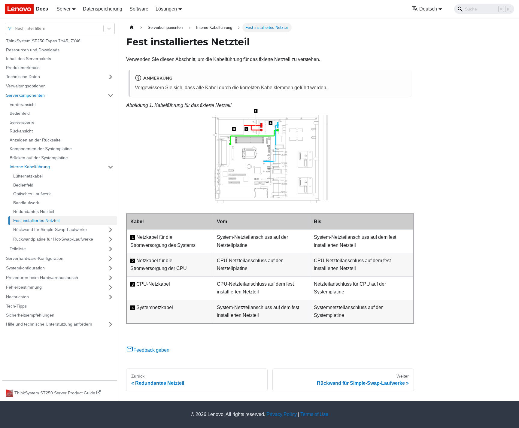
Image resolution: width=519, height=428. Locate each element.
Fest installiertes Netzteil (36, 220)
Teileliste (18, 248)
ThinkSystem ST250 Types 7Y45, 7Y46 (43, 40)
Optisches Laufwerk (32, 193)
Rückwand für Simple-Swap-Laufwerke (50, 229)
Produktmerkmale (23, 67)
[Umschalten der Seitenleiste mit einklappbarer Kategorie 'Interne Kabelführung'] (110, 167)
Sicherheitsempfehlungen (30, 315)
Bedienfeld (20, 113)
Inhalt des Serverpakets (28, 58)
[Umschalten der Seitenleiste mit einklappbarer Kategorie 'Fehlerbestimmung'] (110, 287)
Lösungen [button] (166, 8)
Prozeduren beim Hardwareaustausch (42, 277)
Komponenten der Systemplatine (41, 148)
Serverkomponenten (25, 95)
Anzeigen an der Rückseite (35, 140)
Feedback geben (151, 350)
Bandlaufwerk (26, 202)
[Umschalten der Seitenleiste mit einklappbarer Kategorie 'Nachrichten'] (110, 297)
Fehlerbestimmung (24, 287)
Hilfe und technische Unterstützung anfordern (49, 324)
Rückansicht (21, 131)
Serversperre (22, 122)
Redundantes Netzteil (33, 211)
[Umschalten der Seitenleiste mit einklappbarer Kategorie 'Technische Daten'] (110, 77)
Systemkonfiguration (25, 268)
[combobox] (15, 28)
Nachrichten (17, 296)
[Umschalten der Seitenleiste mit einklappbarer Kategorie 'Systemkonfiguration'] (110, 268)
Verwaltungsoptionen (26, 85)
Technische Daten (23, 76)
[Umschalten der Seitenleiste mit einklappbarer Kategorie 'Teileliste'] (110, 249)
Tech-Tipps (16, 306)
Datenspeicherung (102, 8)
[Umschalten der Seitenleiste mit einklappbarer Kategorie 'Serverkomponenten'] (110, 95)
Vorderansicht (23, 104)
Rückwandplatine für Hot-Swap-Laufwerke (53, 239)
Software (138, 8)
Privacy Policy (281, 414)
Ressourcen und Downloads (32, 49)
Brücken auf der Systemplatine (39, 157)
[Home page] (132, 27)
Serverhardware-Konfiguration (34, 258)
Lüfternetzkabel (28, 176)
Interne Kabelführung (30, 166)
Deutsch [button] (428, 8)
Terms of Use (314, 414)
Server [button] (63, 8)
